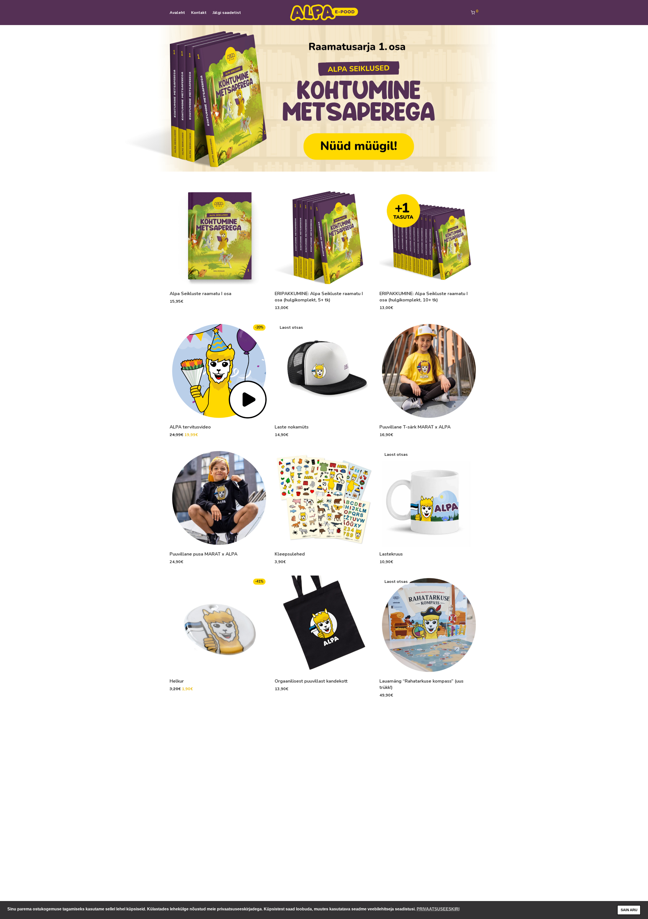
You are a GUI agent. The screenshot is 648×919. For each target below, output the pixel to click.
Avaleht (177, 12)
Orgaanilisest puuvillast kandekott (311, 681)
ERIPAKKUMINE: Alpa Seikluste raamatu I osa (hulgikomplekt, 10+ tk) (423, 297)
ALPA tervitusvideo (190, 427)
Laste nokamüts (292, 427)
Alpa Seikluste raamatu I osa (200, 294)
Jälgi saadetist (227, 12)
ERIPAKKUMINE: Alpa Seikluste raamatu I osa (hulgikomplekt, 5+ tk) (319, 297)
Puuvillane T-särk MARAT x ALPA (415, 427)
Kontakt (199, 12)
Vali (275, 434)
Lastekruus (391, 554)
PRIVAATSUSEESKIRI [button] (438, 909)
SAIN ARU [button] (629, 910)
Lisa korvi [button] (176, 301)
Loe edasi (197, 301)
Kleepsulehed (290, 554)
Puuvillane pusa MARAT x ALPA (203, 554)
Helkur (177, 681)
